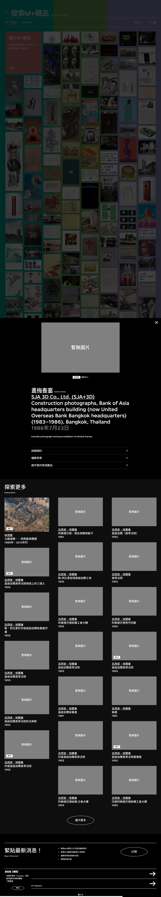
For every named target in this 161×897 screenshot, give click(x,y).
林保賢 (8, 535)
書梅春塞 (42, 390)
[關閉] (156, 322)
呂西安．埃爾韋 (13, 580)
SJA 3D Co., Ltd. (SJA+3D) (63, 397)
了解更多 (9, 881)
